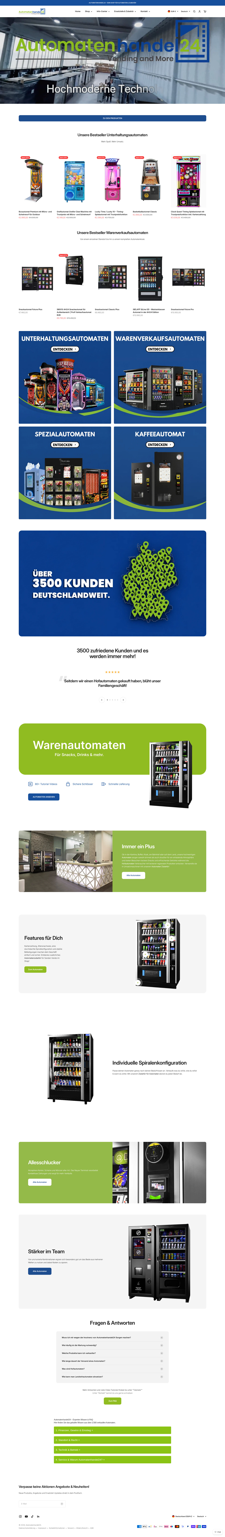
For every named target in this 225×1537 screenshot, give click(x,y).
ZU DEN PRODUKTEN (112, 118)
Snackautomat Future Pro (182, 309)
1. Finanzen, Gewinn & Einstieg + (74, 1430)
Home (77, 11)
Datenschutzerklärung (27, 1528)
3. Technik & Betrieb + (68, 1449)
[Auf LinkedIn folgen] (38, 1516)
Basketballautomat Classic (145, 211)
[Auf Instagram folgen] (20, 1516)
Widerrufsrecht (82, 1528)
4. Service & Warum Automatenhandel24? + (80, 1459)
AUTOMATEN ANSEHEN (44, 797)
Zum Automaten (35, 969)
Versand (71, 1528)
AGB (92, 1528)
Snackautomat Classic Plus (107, 309)
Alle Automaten (134, 875)
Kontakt (144, 11)
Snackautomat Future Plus (30, 309)
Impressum (42, 1528)
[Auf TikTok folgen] (32, 1516)
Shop (87, 11)
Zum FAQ (113, 1401)
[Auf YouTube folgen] (26, 1516)
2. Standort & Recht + (68, 1440)
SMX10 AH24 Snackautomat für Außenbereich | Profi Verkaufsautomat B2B (74, 312)
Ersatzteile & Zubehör (124, 11)
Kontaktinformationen (57, 1528)
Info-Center (102, 11)
